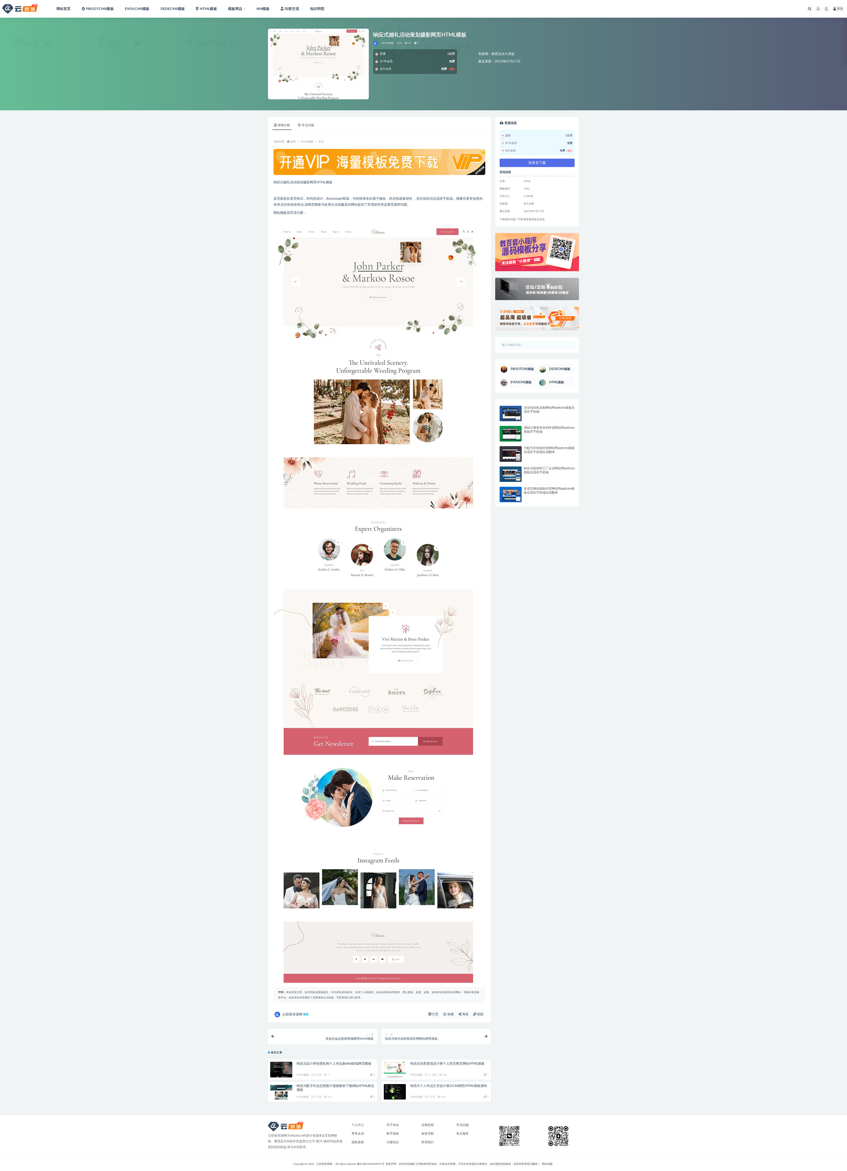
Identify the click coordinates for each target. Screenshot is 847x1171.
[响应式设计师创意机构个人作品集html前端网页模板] (281, 1069)
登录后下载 (537, 163)
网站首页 (63, 9)
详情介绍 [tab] (283, 125)
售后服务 (462, 1133)
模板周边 (235, 9)
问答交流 (292, 9)
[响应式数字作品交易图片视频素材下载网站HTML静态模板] (281, 1092)
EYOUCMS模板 (137, 9)
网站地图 (547, 1164)
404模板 (263, 9)
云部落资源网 (295, 1014)
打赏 (434, 1014)
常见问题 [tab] (308, 125)
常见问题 (462, 1125)
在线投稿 (428, 1125)
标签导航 (428, 1133)
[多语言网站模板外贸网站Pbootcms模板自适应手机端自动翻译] (511, 494)
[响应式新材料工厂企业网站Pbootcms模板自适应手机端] (511, 474)
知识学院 (317, 9)
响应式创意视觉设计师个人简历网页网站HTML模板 (447, 1063)
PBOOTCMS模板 (100, 9)
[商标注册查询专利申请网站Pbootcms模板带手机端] (511, 434)
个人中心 (358, 1125)
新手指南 (392, 1133)
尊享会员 (358, 1133)
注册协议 (392, 1142)
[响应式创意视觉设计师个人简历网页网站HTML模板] (395, 1069)
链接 (479, 1014)
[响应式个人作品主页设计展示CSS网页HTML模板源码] (395, 1092)
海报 (464, 1014)
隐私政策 (358, 1142)
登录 (840, 8)
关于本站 (392, 1125)
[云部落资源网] (375, 43)
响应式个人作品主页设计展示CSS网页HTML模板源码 (448, 1086)
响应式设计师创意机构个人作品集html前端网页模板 (334, 1063)
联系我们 (428, 1142)
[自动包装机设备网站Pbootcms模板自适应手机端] (511, 413)
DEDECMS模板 (173, 9)
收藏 (450, 1014)
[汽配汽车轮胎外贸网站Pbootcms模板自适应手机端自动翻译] (511, 454)
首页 (293, 141)
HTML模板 (208, 9)
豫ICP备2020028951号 (370, 1164)
